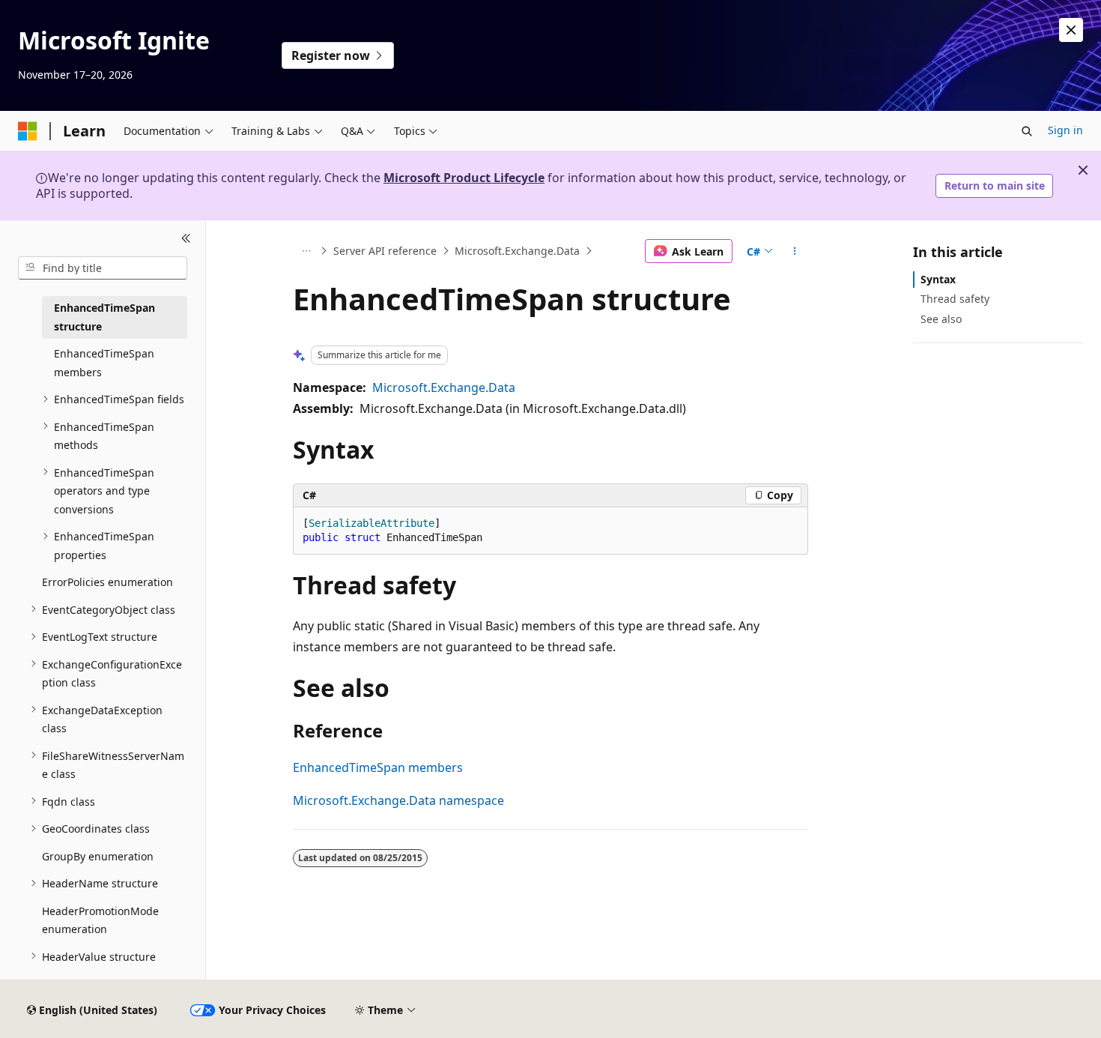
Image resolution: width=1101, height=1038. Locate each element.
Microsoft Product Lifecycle (464, 177)
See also (941, 318)
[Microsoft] (27, 131)
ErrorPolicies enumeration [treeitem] (107, 582)
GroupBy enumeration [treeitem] (98, 855)
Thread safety (954, 299)
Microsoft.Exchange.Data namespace (398, 800)
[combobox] (102, 268)
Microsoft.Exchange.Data (517, 251)
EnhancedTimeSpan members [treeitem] (104, 362)
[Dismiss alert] (1071, 30)
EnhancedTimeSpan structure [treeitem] (104, 317)
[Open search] (1027, 131)
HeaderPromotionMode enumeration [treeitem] (100, 919)
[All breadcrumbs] (306, 251)
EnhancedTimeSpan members (378, 767)
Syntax (938, 279)
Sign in (1065, 130)
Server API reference (385, 251)
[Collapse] (186, 238)
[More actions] (795, 251)
